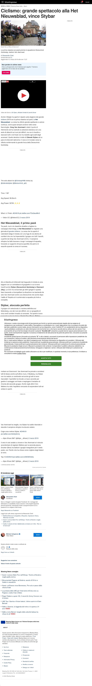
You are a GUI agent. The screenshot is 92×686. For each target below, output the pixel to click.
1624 (61, 325)
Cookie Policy (21, 353)
